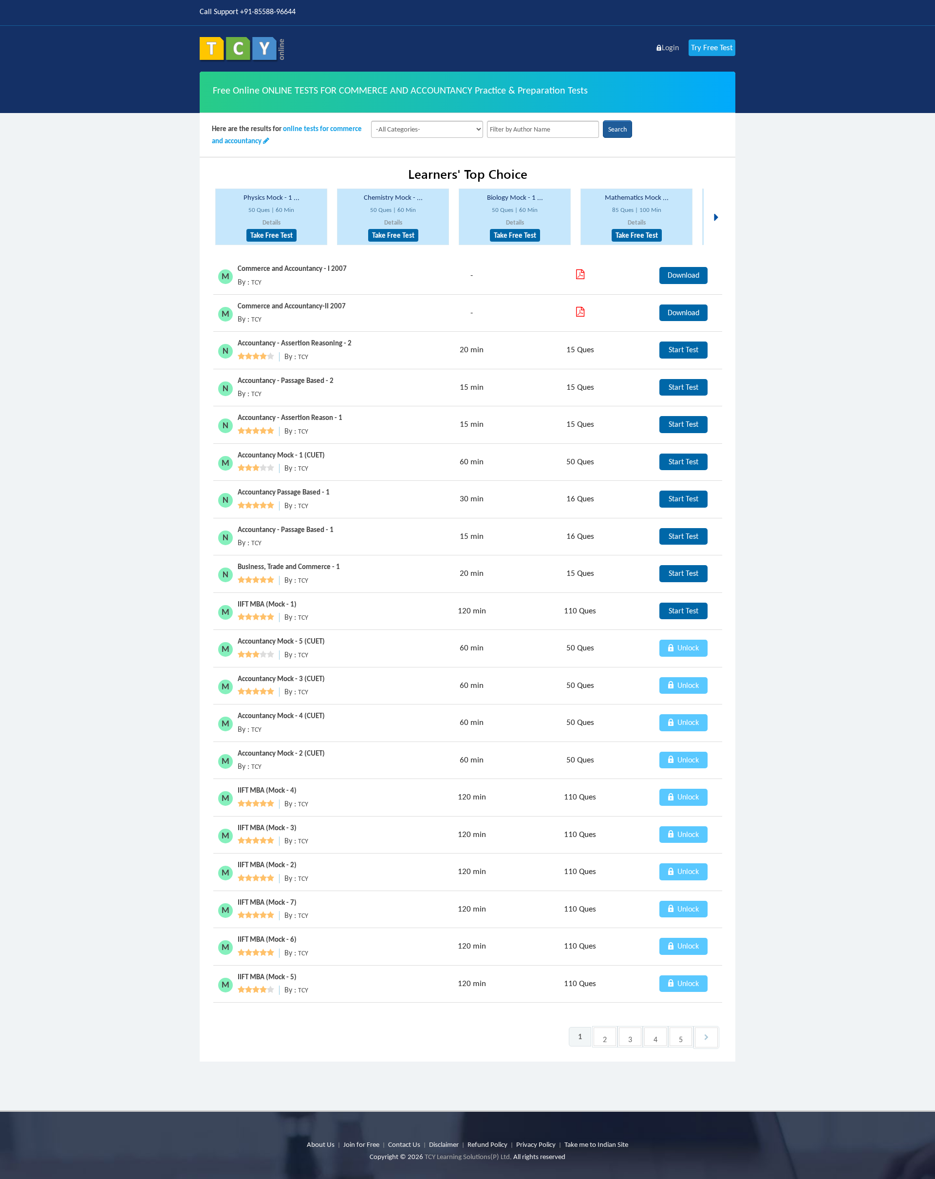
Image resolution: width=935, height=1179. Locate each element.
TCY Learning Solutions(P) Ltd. (468, 1156)
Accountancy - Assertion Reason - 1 (290, 417)
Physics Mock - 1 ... (271, 197)
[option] (271, 217)
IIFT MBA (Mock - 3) (267, 827)
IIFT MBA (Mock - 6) (267, 939)
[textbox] (543, 129)
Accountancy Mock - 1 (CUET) (281, 455)
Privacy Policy (536, 1144)
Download (683, 275)
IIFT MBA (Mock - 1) (267, 604)
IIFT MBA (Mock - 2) (267, 864)
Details (271, 222)
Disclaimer (444, 1144)
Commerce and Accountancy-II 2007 (292, 306)
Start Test (683, 349)
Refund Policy (487, 1144)
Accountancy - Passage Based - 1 (286, 529)
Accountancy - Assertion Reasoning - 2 (295, 343)
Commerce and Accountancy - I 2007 (292, 268)
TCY (256, 282)
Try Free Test (712, 47)
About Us (321, 1144)
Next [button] (718, 206)
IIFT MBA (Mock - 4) (267, 790)
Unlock (687, 647)
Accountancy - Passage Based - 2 (286, 380)
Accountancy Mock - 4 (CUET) (281, 715)
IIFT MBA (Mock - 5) (267, 976)
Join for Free (361, 1144)
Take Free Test (271, 235)
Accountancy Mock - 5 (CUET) (281, 641)
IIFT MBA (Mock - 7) (267, 902)
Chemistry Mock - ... (393, 197)
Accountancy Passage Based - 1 (284, 492)
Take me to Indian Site (596, 1144)
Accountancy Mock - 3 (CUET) (281, 678)
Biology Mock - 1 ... (515, 197)
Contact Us (404, 1144)
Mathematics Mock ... (637, 197)
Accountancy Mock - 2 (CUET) (281, 753)
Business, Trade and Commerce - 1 (289, 566)
